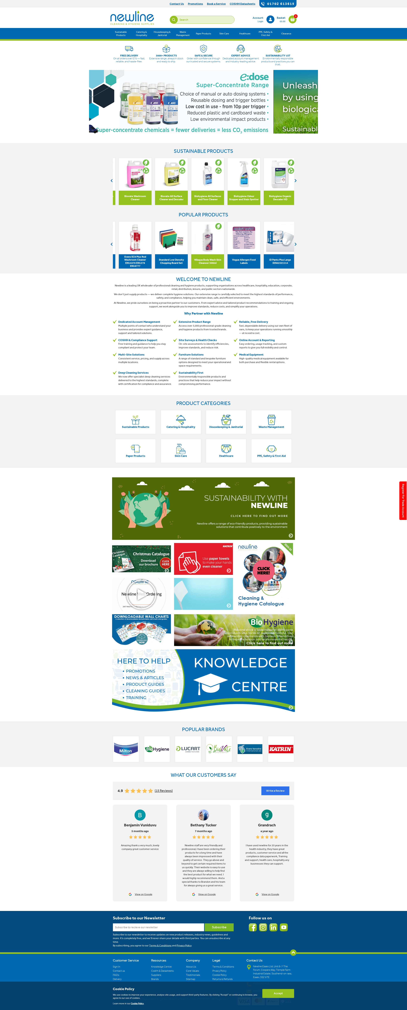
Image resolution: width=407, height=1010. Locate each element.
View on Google (143, 894)
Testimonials (193, 975)
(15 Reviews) (164, 791)
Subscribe (219, 927)
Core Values (192, 970)
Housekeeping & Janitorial (162, 34)
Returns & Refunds (222, 979)
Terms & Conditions (160, 945)
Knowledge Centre (161, 966)
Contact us (119, 970)
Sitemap (190, 979)
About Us (191, 966)
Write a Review (275, 790)
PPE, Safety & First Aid (265, 34)
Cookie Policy (219, 975)
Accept (278, 993)
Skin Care (224, 33)
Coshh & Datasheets (162, 970)
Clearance (286, 33)
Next (295, 180)
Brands (155, 979)
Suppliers (156, 975)
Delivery (117, 979)
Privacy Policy (184, 945)
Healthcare (244, 33)
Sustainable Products (121, 34)
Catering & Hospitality (141, 34)
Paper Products (203, 33)
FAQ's (116, 975)
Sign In (116, 966)
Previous (111, 180)
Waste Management (183, 34)
